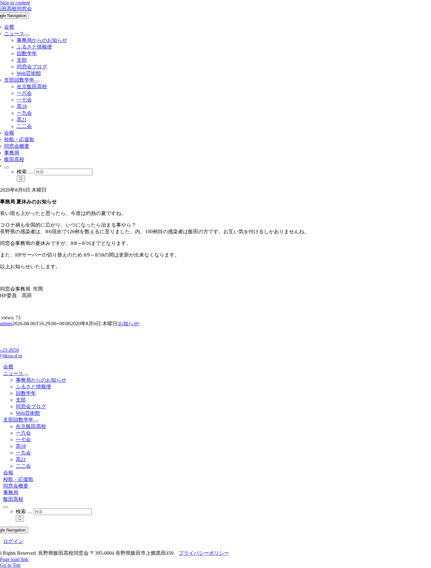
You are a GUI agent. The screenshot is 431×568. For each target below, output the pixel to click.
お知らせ (128, 323)
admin (6, 323)
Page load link (14, 559)
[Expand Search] (6, 167)
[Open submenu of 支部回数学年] (36, 82)
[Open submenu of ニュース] (26, 35)
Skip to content (15, 2)
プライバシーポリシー (204, 553)
